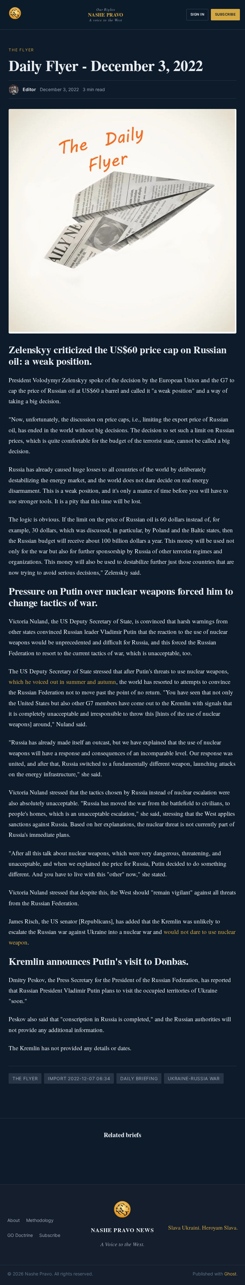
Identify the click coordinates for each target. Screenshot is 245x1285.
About (13, 1220)
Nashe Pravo (105, 14)
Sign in (197, 14)
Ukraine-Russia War (194, 1078)
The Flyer (21, 49)
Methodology (40, 1220)
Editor (29, 89)
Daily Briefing (139, 1078)
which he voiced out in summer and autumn (62, 682)
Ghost (230, 1273)
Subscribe (225, 14)
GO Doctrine (20, 1235)
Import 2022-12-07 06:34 (79, 1078)
